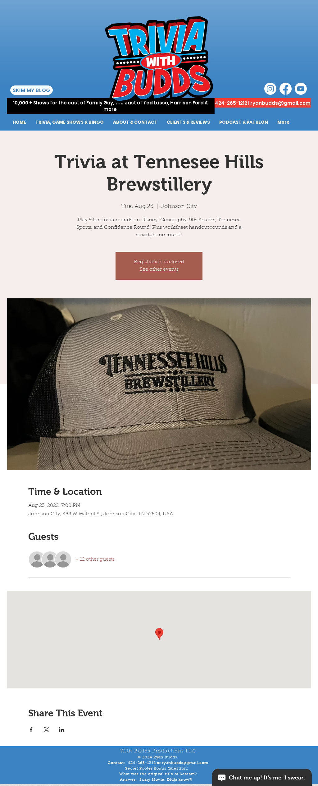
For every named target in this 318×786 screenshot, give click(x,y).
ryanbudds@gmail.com (280, 103)
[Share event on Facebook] (31, 729)
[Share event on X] (46, 729)
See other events (159, 269)
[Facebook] (285, 89)
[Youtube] (301, 89)
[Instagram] (270, 89)
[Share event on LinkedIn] (62, 729)
